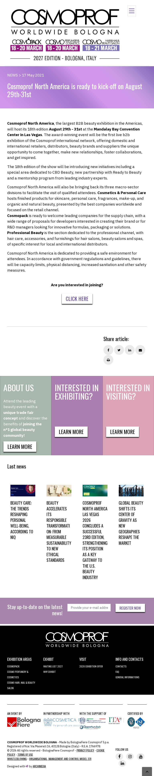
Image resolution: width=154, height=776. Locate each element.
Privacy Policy (85, 750)
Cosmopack (13, 666)
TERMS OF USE (25, 754)
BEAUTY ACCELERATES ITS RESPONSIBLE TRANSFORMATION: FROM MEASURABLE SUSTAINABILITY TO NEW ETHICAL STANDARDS (59, 531)
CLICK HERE (77, 298)
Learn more (19, 446)
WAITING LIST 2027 (53, 666)
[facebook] (119, 756)
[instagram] (130, 756)
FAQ (117, 671)
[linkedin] (122, 763)
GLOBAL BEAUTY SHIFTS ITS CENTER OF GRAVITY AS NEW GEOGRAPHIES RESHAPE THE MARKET (131, 523)
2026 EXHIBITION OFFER (91, 666)
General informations (127, 677)
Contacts (121, 666)
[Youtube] (140, 756)
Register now (130, 608)
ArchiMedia (39, 766)
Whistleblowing (17, 759)
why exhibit (49, 671)
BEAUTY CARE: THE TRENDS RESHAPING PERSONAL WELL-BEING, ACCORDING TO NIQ (21, 520)
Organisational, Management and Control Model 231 (60, 759)
